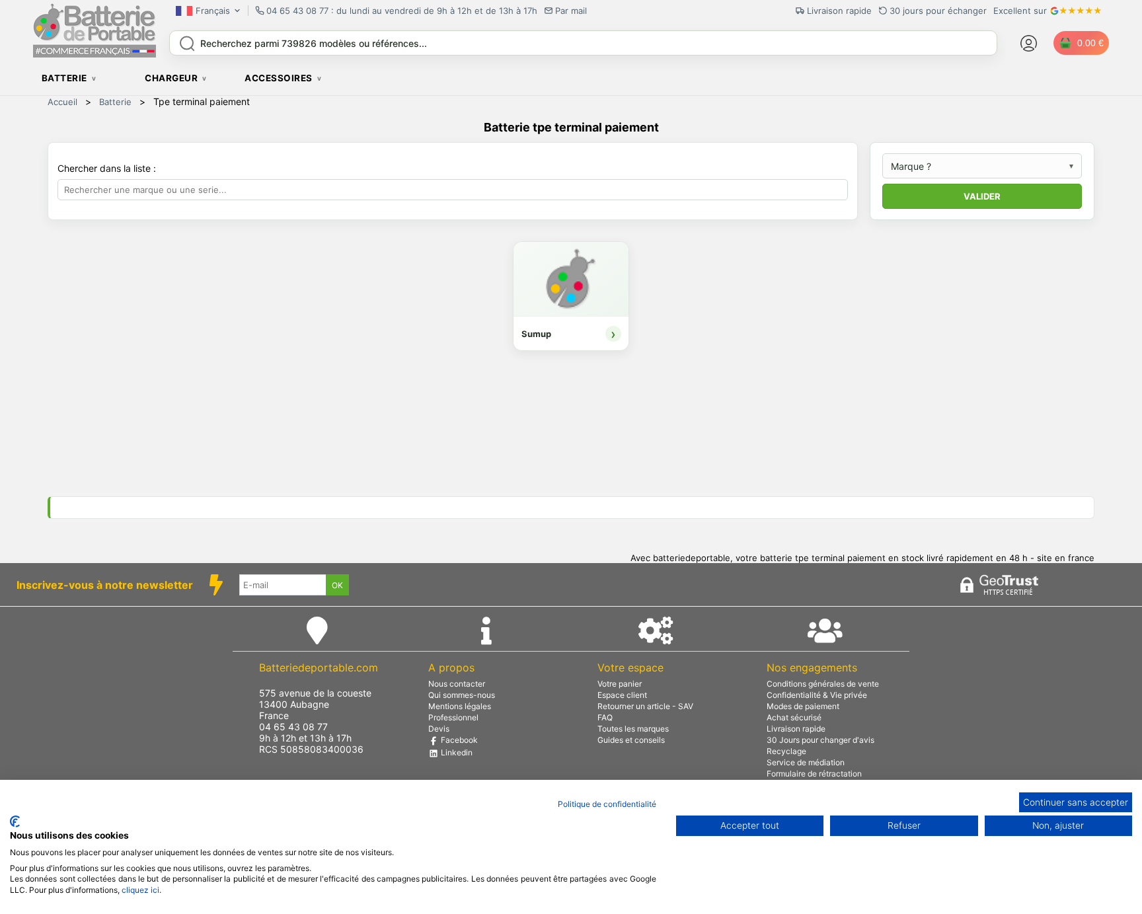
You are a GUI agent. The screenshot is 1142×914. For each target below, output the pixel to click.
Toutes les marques (633, 729)
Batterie (115, 101)
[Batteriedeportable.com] (94, 54)
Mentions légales (459, 706)
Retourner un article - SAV (645, 706)
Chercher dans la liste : (108, 168)
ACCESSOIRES (279, 78)
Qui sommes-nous (461, 695)
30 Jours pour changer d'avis (820, 740)
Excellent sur (1020, 10)
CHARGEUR (171, 78)
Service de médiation (806, 762)
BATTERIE (64, 78)
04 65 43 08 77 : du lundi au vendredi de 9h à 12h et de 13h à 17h (401, 10)
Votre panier (619, 684)
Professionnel (453, 717)
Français (213, 10)
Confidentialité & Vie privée (817, 695)
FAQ (605, 717)
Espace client (622, 695)
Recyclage (786, 751)
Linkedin (456, 752)
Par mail (571, 10)
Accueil (62, 101)
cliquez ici (140, 890)
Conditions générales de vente (823, 684)
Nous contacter (456, 684)
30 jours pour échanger (938, 10)
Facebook (458, 740)
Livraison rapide (796, 729)
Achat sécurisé (794, 717)
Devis (438, 729)
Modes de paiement (803, 706)
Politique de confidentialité (607, 804)
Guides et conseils (631, 740)
